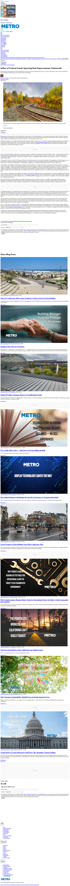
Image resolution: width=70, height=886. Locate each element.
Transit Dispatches (11, 64)
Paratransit (3, 45)
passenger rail (7, 221)
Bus (1, 32)
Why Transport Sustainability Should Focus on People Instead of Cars (25, 697)
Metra (8, 156)
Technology (3, 52)
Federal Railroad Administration (43, 142)
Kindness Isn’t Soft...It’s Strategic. (12, 347)
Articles (13, 1)
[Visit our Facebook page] (1, 784)
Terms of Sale (16, 884)
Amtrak (37, 175)
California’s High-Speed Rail (15, 206)
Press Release (38, 58)
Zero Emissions (4, 55)
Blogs (8, 57)
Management (3, 38)
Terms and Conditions (56, 58)
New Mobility (4, 42)
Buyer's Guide (41, 57)
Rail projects (3, 136)
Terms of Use (10, 884)
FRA (16, 221)
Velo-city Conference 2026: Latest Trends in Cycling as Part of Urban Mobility (28, 298)
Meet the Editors (9, 58)
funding (30, 221)
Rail (1, 47)
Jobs (24, 57)
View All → (3, 761)
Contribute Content (30, 58)
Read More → (4, 304)
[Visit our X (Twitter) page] (4, 784)
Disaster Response (4, 35)
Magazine (3, 57)
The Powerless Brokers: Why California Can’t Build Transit (22, 650)
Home (2, 64)
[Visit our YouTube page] (5, 784)
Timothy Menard (14, 597)
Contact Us (43, 58)
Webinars (27, 57)
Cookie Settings (65, 58)
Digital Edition (9, 22)
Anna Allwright (13, 694)
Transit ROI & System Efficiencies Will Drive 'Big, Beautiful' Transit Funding (28, 752)
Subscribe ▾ (3, 4)
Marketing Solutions (21, 58)
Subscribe (3, 22)
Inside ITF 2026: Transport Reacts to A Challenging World (21, 395)
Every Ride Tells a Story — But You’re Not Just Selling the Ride (23, 450)
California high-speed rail (23, 221)
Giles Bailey (13, 295)
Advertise (15, 58)
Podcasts (21, 57)
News (10, 1)
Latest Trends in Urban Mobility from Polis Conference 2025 (22, 544)
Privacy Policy (49, 58)
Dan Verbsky (13, 494)
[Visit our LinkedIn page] (2, 784)
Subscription (3, 58)
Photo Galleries (16, 57)
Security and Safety (5, 50)
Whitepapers (32, 57)
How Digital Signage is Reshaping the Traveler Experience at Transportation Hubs (29, 497)
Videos (11, 57)
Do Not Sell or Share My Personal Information (29, 884)
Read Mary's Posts (5, 79)
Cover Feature (6, 1)
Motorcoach (3, 40)
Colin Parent (13, 647)
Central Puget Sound (30, 174)
